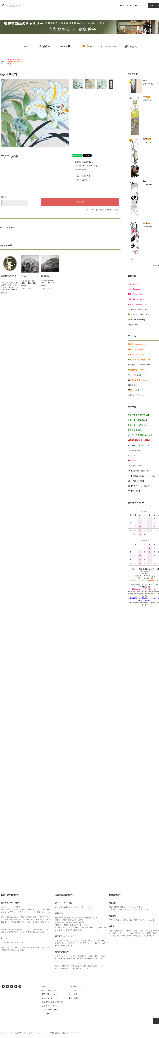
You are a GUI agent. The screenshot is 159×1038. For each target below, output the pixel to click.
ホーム (3, 59)
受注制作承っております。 (8, 277)
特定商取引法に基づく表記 (108, 210)
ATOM (49, 1013)
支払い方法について (50, 990)
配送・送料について (50, 994)
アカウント (127, 5)
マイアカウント (75, 987)
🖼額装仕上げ (12, 64)
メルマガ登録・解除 (108, 47)
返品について (90, 210)
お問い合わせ (74, 998)
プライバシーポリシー (50, 1006)
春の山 (23, 276)
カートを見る (74, 994)
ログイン (141, 5)
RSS (43, 1013)
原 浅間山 (45, 276)
